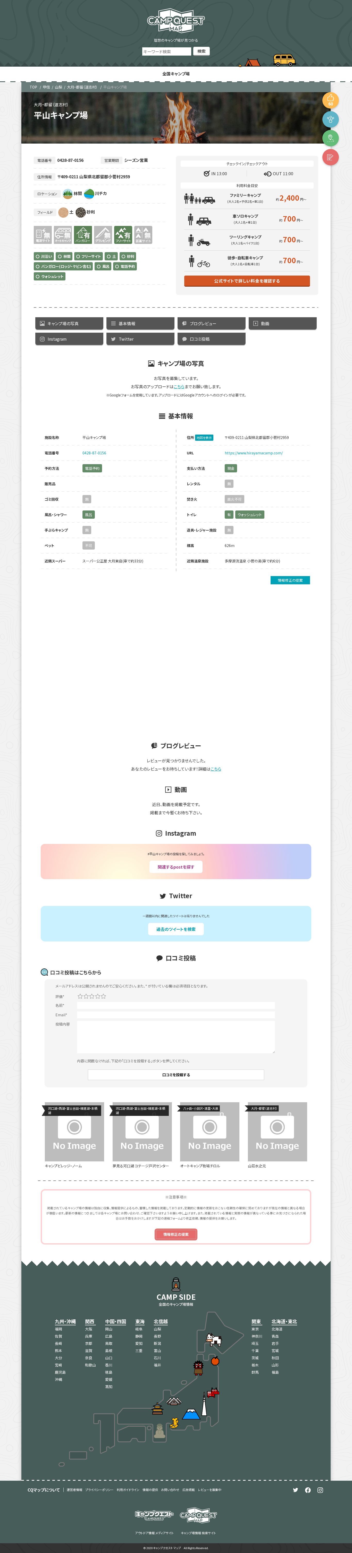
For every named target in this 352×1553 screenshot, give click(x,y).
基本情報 (127, 323)
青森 (275, 1336)
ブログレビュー (203, 323)
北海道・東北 (284, 1321)
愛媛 (108, 1379)
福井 (157, 1364)
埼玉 (255, 1343)
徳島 (108, 1372)
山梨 (58, 87)
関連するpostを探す (176, 867)
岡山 (108, 1328)
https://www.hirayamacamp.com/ (254, 452)
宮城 (275, 1350)
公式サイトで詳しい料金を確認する (247, 281)
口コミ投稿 (199, 339)
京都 (88, 1343)
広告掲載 (188, 1489)
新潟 (157, 1343)
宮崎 (58, 1364)
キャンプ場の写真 (63, 323)
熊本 (58, 1350)
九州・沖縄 (65, 1321)
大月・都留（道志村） (82, 87)
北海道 (277, 1328)
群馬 (255, 1372)
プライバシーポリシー (99, 1489)
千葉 (255, 1350)
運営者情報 (74, 1489)
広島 (108, 1336)
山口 (108, 1357)
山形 (275, 1364)
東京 (255, 1328)
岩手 (275, 1343)
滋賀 (88, 1350)
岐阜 (139, 1328)
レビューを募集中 (209, 1489)
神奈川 (257, 1336)
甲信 (46, 87)
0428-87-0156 (94, 452)
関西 (89, 1321)
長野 (157, 1336)
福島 (275, 1372)
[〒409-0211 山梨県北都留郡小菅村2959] (330, 138)
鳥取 (108, 1343)
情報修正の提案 (290, 580)
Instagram (57, 339)
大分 (58, 1357)
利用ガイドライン (128, 1489)
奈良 (88, 1357)
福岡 (58, 1328)
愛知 (139, 1343)
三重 (139, 1350)
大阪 (88, 1328)
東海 (140, 1321)
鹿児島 (60, 1372)
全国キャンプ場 (176, 73)
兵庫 (88, 1336)
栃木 (255, 1364)
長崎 (58, 1343)
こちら (179, 386)
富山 (157, 1350)
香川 (108, 1364)
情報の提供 (150, 1489)
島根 (108, 1350)
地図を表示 (204, 437)
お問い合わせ (170, 1489)
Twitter (126, 339)
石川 (157, 1357)
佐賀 (58, 1336)
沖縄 (58, 1379)
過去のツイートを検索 (176, 929)
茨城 (255, 1357)
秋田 (275, 1357)
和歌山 (90, 1364)
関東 (256, 1321)
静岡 (139, 1336)
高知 (108, 1386)
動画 (265, 323)
